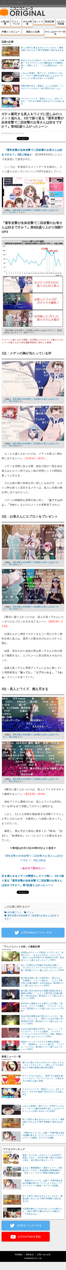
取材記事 (49, 21)
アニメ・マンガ (16, 22)
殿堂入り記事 (33, 31)
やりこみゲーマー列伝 (55, 32)
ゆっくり (38, 21)
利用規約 (19, 1254)
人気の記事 (5, 22)
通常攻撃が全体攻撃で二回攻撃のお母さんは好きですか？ (31, 917)
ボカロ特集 (27, 22)
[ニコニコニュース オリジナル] (22, 12)
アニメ (30, 912)
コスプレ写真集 (60, 22)
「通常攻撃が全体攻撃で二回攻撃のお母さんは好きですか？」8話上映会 (31, 400)
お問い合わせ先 (43, 1254)
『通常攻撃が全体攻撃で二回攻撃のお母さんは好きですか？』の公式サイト (31, 211)
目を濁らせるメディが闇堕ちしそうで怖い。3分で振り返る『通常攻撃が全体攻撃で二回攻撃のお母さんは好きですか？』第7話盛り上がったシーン (33, 881)
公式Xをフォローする (28, 1225)
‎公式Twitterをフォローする (36, 932)
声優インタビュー (11, 31)
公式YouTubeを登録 (29, 1236)
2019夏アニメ (14, 912)
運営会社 (30, 1254)
